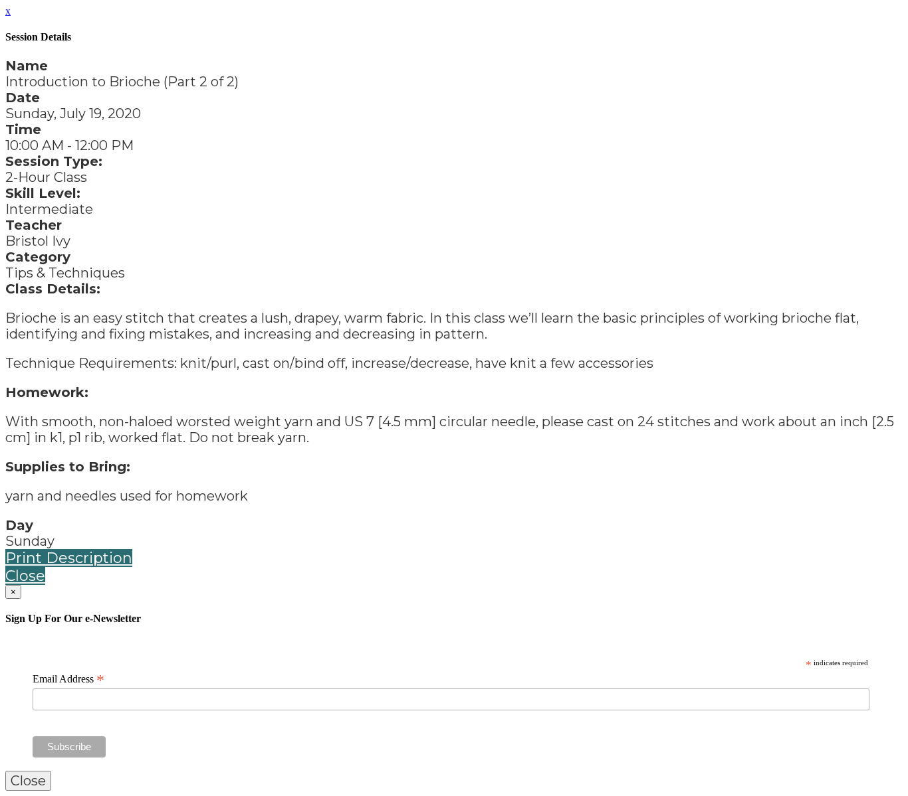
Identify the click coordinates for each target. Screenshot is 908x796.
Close (25, 576)
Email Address (68, 679)
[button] (68, 558)
